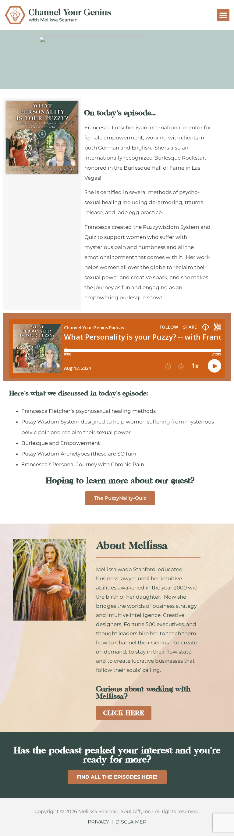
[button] (223, 15)
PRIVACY (98, 822)
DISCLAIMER (131, 822)
